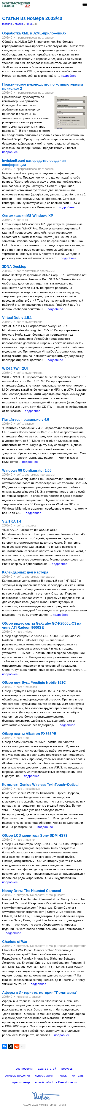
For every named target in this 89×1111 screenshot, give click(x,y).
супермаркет (44, 1075)
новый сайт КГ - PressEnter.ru (56, 1082)
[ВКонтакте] (4, 1046)
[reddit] (16, 1046)
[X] (10, 1046)
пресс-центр (21, 1082)
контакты (78, 1075)
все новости (24, 1068)
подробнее (68, 75)
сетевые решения (17, 1075)
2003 (29, 24)
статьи (19, 24)
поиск (63, 1075)
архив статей (47, 1068)
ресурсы (67, 1068)
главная (7, 24)
